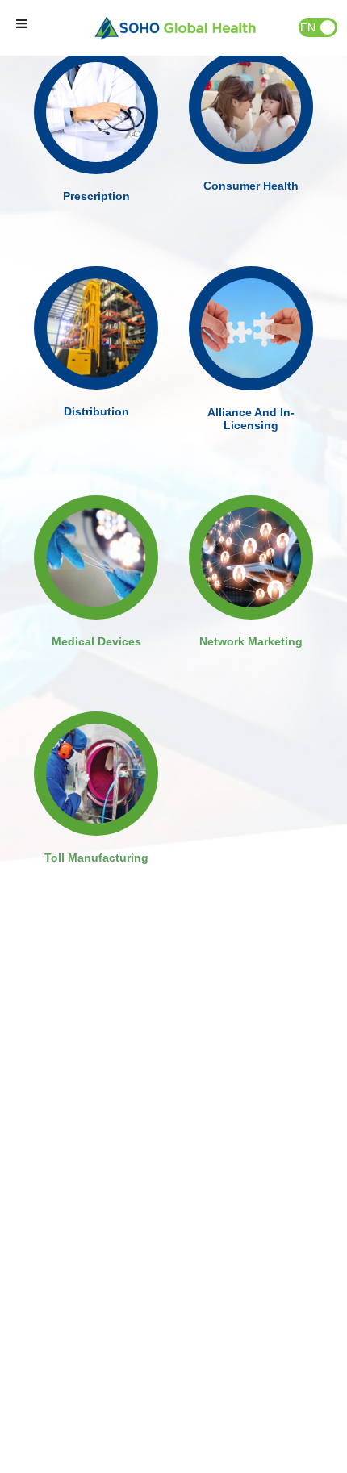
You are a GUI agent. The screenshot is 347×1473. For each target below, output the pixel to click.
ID (327, 27)
